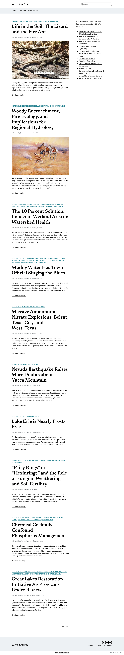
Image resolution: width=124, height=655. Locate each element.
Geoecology (29, 21)
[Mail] (111, 642)
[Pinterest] (103, 642)
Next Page (65, 626)
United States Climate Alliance (90, 76)
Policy (26, 206)
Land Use (20, 206)
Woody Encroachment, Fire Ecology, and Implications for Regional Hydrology (36, 119)
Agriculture (16, 258)
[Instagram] (106, 642)
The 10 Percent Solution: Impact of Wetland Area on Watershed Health (40, 217)
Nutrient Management (31, 307)
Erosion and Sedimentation (31, 204)
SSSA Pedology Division (88, 34)
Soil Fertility (25, 460)
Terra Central (20, 4)
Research (36, 106)
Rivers (39, 206)
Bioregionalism (18, 106)
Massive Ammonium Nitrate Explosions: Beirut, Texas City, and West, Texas (40, 320)
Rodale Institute (85, 69)
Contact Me (33, 11)
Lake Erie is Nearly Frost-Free (38, 424)
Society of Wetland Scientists (90, 78)
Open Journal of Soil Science (89, 51)
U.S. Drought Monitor (87, 59)
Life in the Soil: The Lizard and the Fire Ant (40, 29)
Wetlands (59, 206)
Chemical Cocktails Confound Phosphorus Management (39, 530)
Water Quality (48, 206)
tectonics (34, 364)
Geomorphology (48, 204)
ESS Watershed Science (87, 61)
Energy (14, 364)
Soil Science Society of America (90, 32)
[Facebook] (108, 642)
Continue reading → (19, 95)
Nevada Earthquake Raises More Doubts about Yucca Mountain (40, 375)
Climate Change (18, 21)
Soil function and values (54, 260)
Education (16, 204)
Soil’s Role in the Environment (46, 21)
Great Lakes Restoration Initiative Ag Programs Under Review (37, 585)
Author (22, 11)
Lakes (14, 206)
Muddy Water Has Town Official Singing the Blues (38, 270)
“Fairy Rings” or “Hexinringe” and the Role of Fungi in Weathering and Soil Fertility (39, 476)
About (14, 11)
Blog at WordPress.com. (62, 653)
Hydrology (28, 106)
